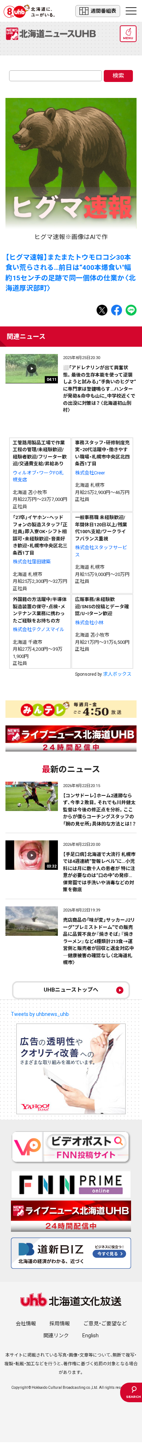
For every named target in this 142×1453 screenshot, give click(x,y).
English (90, 1335)
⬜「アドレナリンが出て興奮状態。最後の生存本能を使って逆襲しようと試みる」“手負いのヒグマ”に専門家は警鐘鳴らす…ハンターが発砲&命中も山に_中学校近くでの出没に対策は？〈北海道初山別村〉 (99, 389)
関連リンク (56, 1335)
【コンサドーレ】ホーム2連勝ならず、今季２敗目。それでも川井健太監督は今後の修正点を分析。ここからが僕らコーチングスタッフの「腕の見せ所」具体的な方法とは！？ (99, 810)
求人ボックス (117, 674)
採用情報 (60, 1323)
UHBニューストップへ (71, 990)
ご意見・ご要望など (105, 1323)
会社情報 (26, 1323)
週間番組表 (103, 11)
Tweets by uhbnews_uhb (40, 1014)
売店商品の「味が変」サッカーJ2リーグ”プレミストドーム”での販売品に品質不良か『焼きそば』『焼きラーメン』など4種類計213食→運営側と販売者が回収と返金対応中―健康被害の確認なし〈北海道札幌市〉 (99, 941)
